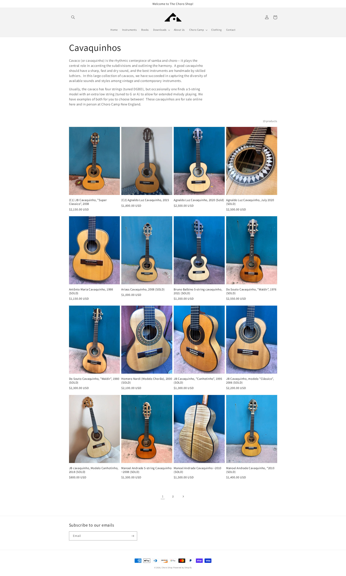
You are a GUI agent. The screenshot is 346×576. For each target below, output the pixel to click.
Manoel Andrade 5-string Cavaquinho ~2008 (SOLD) (146, 470)
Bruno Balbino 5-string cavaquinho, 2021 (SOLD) (198, 291)
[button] (73, 17)
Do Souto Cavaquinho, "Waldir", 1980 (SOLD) (94, 380)
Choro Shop (167, 567)
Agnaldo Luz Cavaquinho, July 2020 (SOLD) (250, 202)
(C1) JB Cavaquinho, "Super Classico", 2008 (88, 202)
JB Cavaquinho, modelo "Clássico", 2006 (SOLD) (250, 380)
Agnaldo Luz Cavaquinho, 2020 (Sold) (199, 200)
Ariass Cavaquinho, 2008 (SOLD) (143, 289)
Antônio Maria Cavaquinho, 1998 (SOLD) (91, 291)
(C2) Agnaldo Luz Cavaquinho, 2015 (145, 200)
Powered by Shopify (182, 567)
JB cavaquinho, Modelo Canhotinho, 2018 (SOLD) (94, 470)
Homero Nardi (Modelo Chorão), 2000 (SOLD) (146, 380)
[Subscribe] (132, 535)
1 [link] (163, 496)
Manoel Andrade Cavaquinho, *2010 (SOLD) (250, 470)
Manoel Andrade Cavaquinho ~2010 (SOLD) (197, 470)
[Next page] (183, 496)
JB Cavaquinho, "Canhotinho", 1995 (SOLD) (198, 380)
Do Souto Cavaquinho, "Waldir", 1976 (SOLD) (251, 291)
